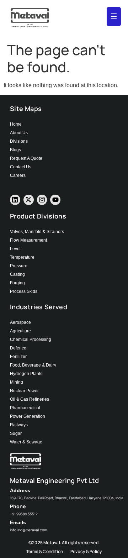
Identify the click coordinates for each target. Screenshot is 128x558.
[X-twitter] (28, 200)
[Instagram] (42, 200)
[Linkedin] (15, 200)
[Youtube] (55, 200)
